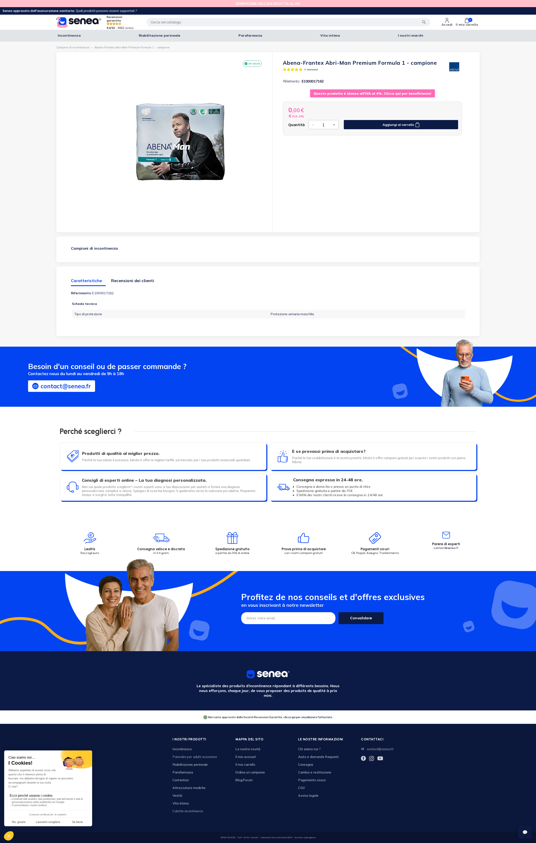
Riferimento (81, 293)
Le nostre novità (247, 749)
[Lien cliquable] (90, 544)
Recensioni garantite (120, 22)
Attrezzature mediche (189, 788)
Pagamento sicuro (312, 780)
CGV (301, 788)
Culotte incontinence (188, 811)
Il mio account (245, 757)
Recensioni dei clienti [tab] (132, 280)
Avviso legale (308, 796)
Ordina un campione (250, 772)
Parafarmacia (183, 772)
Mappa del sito (249, 739)
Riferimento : (292, 81)
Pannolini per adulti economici (195, 757)
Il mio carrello (245, 765)
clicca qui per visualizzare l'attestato (307, 717)
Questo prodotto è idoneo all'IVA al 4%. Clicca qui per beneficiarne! (372, 93)
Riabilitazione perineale (190, 765)
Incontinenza (182, 749)
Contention (181, 780)
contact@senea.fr (446, 548)
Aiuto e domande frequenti (318, 757)
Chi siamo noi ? (309, 749)
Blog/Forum (244, 780)
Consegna (305, 765)
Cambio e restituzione (314, 772)
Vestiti (177, 796)
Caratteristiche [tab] (86, 280)
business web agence (305, 837)
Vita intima (181, 803)
